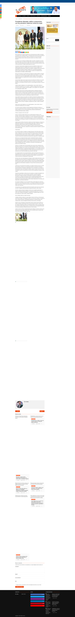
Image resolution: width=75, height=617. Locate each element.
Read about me (49, 112)
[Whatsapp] (26, 52)
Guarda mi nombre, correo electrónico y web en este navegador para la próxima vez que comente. (28, 584)
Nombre (16, 574)
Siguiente (41, 411)
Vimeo (59, 3)
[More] (28, 52)
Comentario (17, 566)
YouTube (55, 3)
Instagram (53, 3)
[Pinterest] (22, 52)
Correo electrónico (18, 577)
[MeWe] (23, 52)
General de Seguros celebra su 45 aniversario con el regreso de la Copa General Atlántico (37, 488)
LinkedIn (57, 3)
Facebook (51, 3)
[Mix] (25, 52)
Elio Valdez (17, 25)
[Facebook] (16, 52)
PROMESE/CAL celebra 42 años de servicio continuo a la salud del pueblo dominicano (37, 421)
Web (15, 581)
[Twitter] (17, 52)
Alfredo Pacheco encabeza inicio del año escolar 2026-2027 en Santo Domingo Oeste (21, 557)
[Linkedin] (20, 52)
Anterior (18, 411)
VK (56, 3)
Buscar (47, 38)
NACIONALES (28, 25)
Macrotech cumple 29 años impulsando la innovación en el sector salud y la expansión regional (22, 477)
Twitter (52, 3)
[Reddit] (19, 52)
